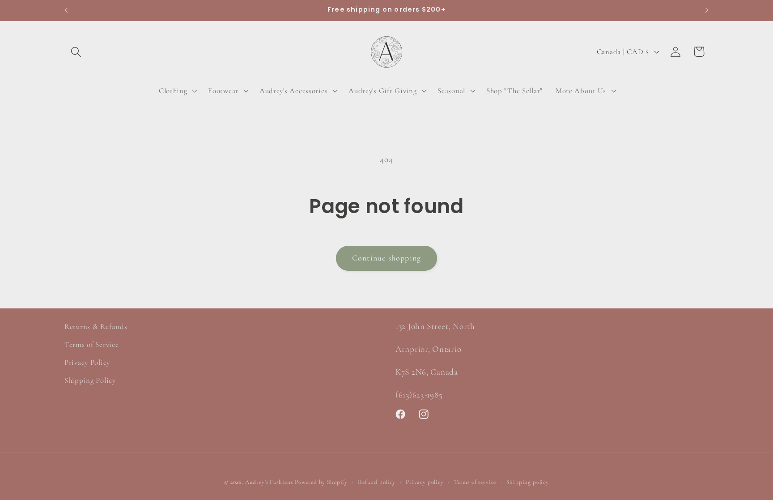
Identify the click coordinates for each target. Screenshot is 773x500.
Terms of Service (91, 344)
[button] (76, 52)
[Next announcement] (707, 10)
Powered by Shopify (321, 482)
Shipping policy (527, 482)
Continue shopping (386, 258)
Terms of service (475, 482)
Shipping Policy (90, 380)
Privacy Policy (87, 362)
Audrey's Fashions (269, 482)
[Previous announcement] (66, 10)
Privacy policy (425, 482)
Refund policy (376, 482)
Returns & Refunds (95, 326)
